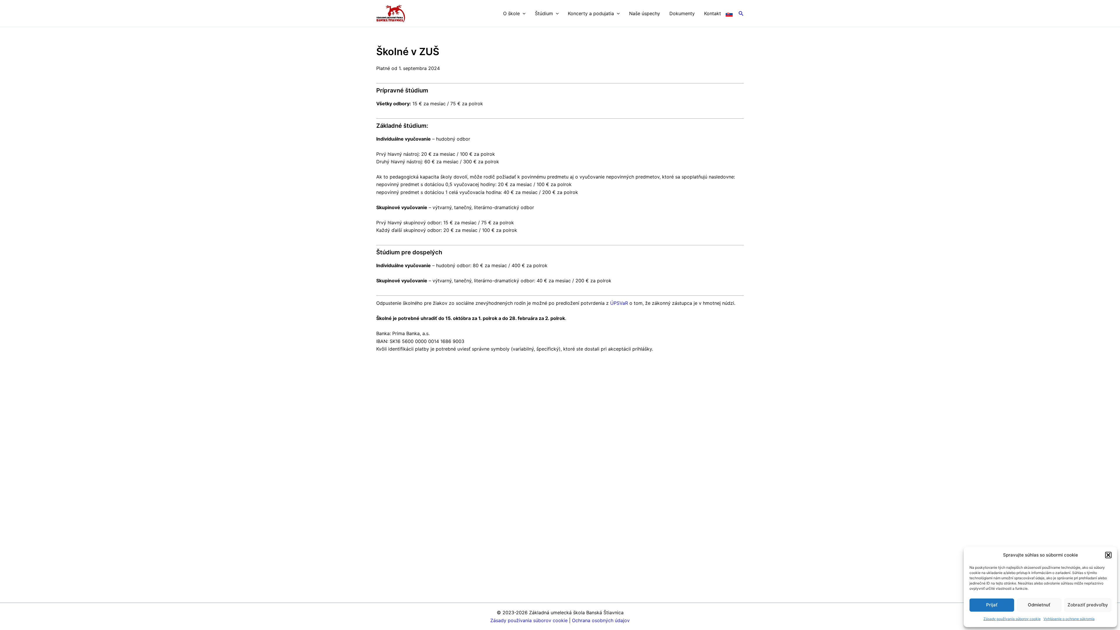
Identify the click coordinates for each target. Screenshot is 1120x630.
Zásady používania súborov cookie (1012, 619)
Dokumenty (682, 13)
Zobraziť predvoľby (1088, 605)
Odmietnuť (1039, 605)
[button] (1108, 555)
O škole (511, 13)
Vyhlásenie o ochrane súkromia (1069, 619)
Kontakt (712, 13)
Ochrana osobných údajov (601, 620)
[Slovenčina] (729, 13)
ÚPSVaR (619, 303)
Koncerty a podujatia (591, 13)
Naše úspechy (644, 13)
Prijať (992, 605)
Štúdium (544, 13)
